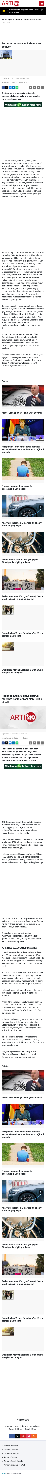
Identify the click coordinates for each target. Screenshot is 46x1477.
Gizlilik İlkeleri (35, 1426)
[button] (34, 87)
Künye (17, 1426)
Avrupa (17, 19)
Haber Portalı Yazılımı (13, 1474)
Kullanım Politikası (15, 1429)
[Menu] (42, 3)
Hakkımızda (8, 1426)
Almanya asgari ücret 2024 (14, 1465)
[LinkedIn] (13, 87)
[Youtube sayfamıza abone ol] (23, 1436)
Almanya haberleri (11, 1446)
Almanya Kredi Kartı (11, 1453)
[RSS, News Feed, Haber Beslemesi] (34, 1436)
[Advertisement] (23, 32)
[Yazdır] (30, 87)
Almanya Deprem (10, 1457)
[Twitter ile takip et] (17, 1436)
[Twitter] (6, 87)
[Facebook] (3, 87)
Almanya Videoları (11, 1450)
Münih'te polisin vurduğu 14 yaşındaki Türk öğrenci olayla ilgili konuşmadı (25, 11)
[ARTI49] (10, 3)
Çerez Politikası (30, 1429)
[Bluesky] (10, 87)
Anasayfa (8, 19)
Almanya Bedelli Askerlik (13, 1461)
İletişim (25, 1426)
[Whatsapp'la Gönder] (17, 87)
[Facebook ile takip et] (12, 1436)
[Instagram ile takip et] (28, 1436)
